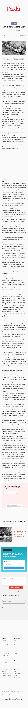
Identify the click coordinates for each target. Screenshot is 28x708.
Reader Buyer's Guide (7, 655)
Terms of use (5, 695)
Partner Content (6, 653)
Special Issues (5, 647)
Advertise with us (6, 693)
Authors (4, 642)
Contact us (20, 691)
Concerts (16, 642)
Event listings (17, 647)
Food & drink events (7, 669)
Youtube (17, 677)
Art (15, 640)
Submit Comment (15, 587)
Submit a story (17, 667)
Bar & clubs (5, 663)
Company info (5, 683)
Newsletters (17, 663)
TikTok (17, 675)
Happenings (17, 638)
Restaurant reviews (6, 675)
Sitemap (14, 693)
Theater (16, 651)
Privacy (18, 693)
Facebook (17, 669)
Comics (4, 649)
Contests (16, 645)
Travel (15, 653)
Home (3, 691)
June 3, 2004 (23, 37)
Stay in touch (17, 660)
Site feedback (17, 665)
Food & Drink (5, 660)
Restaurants (5, 673)
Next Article (17, 528)
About (7, 691)
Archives (4, 640)
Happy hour (5, 671)
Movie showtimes (18, 649)
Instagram (17, 673)
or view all (6, 495)
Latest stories (5, 645)
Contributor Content (7, 651)
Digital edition (12, 695)
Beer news (4, 665)
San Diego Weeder (6, 685)
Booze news (5, 667)
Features (4, 638)
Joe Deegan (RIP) (6, 37)
